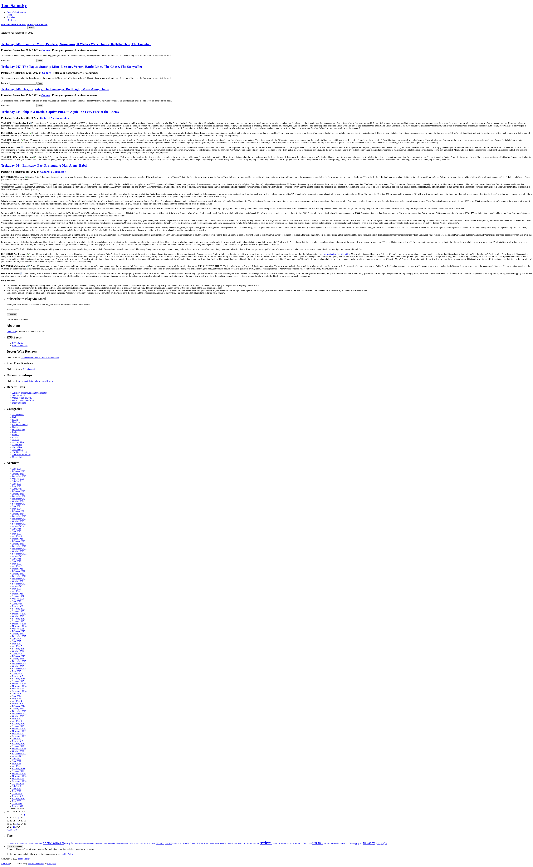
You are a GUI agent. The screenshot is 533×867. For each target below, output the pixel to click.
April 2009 (17, 803)
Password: (5, 60)
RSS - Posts (17, 343)
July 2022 (16, 559)
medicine (142, 843)
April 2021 (17, 591)
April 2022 (17, 566)
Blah (14, 417)
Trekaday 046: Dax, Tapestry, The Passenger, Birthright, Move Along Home (55, 89)
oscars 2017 (205, 843)
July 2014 (16, 693)
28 (14, 827)
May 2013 (16, 718)
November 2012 (19, 731)
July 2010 (16, 786)
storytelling (17, 447)
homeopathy (94, 843)
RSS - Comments (19, 345)
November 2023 (19, 519)
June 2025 (16, 484)
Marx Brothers (123, 843)
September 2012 (19, 736)
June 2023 (16, 531)
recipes (15, 437)
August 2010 (18, 783)
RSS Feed (11, 20)
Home (9, 15)
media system (134, 843)
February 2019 (18, 619)
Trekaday (11, 17)
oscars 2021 (242, 843)
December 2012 (19, 728)
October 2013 (18, 716)
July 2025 (16, 481)
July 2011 (16, 758)
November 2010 (19, 776)
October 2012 (18, 733)
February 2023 (18, 541)
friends (86, 843)
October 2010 (18, 778)
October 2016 (18, 651)
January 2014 (18, 708)
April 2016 (17, 654)
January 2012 (18, 746)
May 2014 (16, 698)
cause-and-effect (22, 843)
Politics (15, 434)
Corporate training (20, 424)
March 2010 (17, 796)
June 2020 (16, 601)
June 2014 (16, 696)
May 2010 (16, 791)
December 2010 (19, 773)
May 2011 (16, 763)
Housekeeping (18, 429)
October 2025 (18, 479)
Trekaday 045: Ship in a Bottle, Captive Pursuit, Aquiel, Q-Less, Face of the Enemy (60, 112)
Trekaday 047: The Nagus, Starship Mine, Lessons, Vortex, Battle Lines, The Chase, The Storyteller (71, 66)
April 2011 (17, 766)
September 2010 (19, 781)
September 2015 (19, 668)
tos (360, 843)
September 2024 (19, 504)
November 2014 (19, 686)
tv (376, 843)
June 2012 (16, 738)
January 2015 (18, 681)
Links (14, 432)
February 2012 (18, 743)
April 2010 (17, 793)
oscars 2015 (186, 843)
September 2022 (19, 554)
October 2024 (18, 501)
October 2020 (18, 599)
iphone (105, 843)
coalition (30, 843)
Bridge (15, 419)
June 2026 (16, 469)
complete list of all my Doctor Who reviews (40, 357)
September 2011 (19, 753)
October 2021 (18, 581)
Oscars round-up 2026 (22, 398)
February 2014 (18, 706)
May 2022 (16, 564)
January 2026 (18, 474)
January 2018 (18, 634)
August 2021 (18, 586)
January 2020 (18, 611)
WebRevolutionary (36, 863)
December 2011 (19, 748)
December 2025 (19, 476)
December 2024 (19, 496)
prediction (256, 843)
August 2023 (18, 526)
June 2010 (16, 788)
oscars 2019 (223, 843)
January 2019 (18, 621)
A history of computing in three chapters (29, 393)
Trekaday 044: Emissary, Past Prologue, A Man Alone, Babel (44, 165)
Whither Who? (18, 395)
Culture (45, 50)
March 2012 (17, 741)
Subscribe (12, 315)
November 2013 (19, 713)
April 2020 (17, 604)
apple (9, 843)
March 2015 (17, 676)
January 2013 (18, 726)
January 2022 (18, 574)
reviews (266, 842)
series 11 (298, 843)
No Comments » (60, 117)
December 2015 (19, 661)
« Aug (9, 830)
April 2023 (17, 536)
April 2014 (17, 701)
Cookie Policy (67, 854)
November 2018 (19, 626)
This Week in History (21, 454)
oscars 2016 (196, 843)
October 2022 (18, 551)
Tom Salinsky (14, 5)
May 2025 (16, 486)
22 (16, 824)
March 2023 (17, 539)
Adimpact (51, 863)
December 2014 (19, 683)
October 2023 (18, 521)
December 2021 (19, 576)
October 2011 (18, 751)
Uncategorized (18, 457)
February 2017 (18, 649)
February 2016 (18, 656)
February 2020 (18, 609)
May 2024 (16, 509)
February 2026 (18, 471)
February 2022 (18, 571)
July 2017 (16, 639)
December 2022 (19, 546)
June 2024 (16, 506)
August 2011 (17, 756)
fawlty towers (79, 843)
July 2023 (16, 529)
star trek (317, 843)
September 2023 (19, 524)
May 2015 (16, 671)
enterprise (69, 843)
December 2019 (19, 614)
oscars (168, 843)
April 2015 (17, 673)
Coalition (16, 422)
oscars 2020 (233, 843)
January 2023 (18, 544)
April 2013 (17, 721)
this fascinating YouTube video (336, 254)
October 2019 (18, 616)
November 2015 (19, 664)
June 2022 (16, 561)
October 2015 (18, 666)
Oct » (16, 830)
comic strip (38, 843)
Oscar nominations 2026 (23, 400)
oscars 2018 (214, 843)
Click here (11, 331)
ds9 (61, 843)
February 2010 (18, 798)
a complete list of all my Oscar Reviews (36, 381)
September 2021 (19, 584)
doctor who (51, 843)
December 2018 (19, 624)
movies (160, 843)
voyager (382, 843)
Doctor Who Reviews (16, 12)
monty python (150, 843)
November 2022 (19, 549)
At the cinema (18, 414)
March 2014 (17, 703)
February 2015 (18, 678)
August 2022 (18, 556)
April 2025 (17, 489)
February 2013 (18, 723)
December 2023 (19, 516)
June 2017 (16, 641)
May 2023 (16, 534)
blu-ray (13, 843)
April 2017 (17, 646)
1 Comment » (58, 171)
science (275, 843)
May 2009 (16, 801)
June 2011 (16, 761)
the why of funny (348, 843)
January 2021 (18, 596)
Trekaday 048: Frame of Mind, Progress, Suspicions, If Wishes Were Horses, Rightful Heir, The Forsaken (76, 44)
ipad (100, 843)
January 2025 (18, 494)
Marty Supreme (19, 403)
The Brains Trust (19, 452)
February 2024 (18, 511)
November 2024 (19, 499)
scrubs (292, 843)
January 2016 (18, 659)
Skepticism (17, 444)
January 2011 (18, 771)
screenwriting (18, 442)
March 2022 (17, 569)
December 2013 (19, 711)
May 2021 (16, 589)
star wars (327, 843)
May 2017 (16, 644)
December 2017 (19, 636)
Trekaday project (30, 369)
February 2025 (18, 491)
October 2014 (18, 688)
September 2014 (19, 691)
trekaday (369, 843)
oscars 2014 (177, 843)
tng (357, 843)
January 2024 (18, 514)
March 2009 (17, 806)
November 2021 (19, 579)
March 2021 (17, 594)
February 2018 (18, 631)
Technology (17, 449)
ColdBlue (5, 863)
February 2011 (18, 768)
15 (16, 821)
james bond (113, 843)
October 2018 (18, 629)
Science (15, 439)
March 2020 (17, 606)
